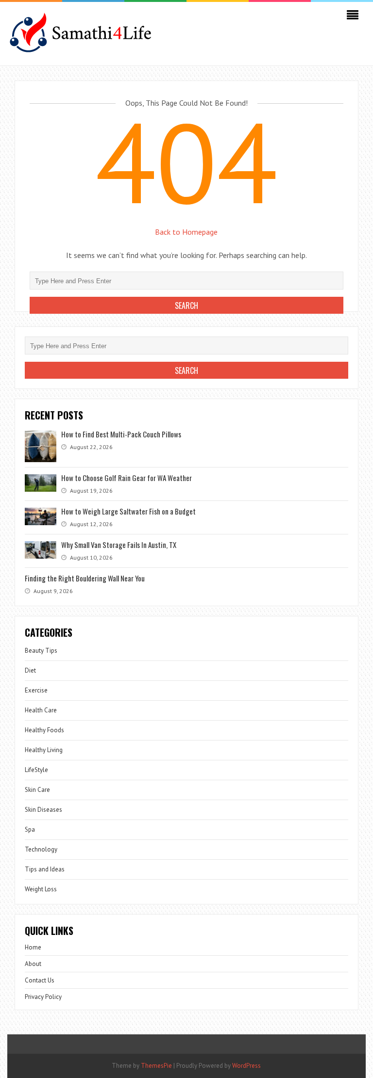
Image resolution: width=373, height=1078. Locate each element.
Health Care (41, 710)
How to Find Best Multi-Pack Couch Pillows (121, 434)
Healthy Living (44, 750)
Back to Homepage (186, 232)
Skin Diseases (43, 809)
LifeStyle (36, 770)
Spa (30, 829)
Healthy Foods (44, 730)
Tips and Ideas (45, 869)
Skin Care (37, 790)
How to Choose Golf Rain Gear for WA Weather (126, 477)
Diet (30, 670)
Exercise (36, 690)
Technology (41, 849)
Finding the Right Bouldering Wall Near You (85, 578)
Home (33, 947)
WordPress (246, 1066)
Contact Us (39, 980)
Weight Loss (41, 889)
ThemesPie (156, 1066)
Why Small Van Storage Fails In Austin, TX (118, 544)
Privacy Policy (43, 997)
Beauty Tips (41, 650)
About (33, 964)
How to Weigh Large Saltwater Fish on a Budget (128, 511)
